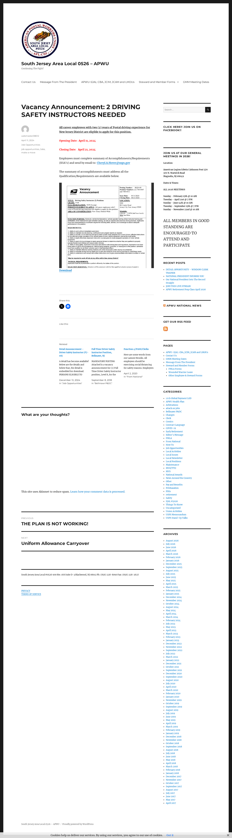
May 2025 (171, 580)
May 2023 (170, 627)
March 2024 (172, 617)
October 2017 (172, 783)
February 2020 (173, 693)
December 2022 (174, 643)
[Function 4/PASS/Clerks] (140, 363)
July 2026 (170, 544)
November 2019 (174, 700)
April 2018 (171, 763)
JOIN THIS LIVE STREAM (178, 286)
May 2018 (170, 760)
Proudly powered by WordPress (78, 824)
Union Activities (174, 511)
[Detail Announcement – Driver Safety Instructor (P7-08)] (75, 366)
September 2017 (174, 786)
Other (169, 481)
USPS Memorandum (176, 514)
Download (65, 270)
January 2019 (172, 733)
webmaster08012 (30, 136)
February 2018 (173, 770)
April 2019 (171, 723)
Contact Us (28, 82)
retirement (171, 494)
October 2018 (172, 743)
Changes (170, 415)
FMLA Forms (175, 369)
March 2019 (172, 726)
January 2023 (172, 640)
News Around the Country (179, 478)
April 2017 (171, 803)
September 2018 (174, 746)
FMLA (169, 438)
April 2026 (171, 550)
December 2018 (173, 736)
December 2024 (174, 597)
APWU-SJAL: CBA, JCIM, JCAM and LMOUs (107, 82)
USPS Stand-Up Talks (177, 518)
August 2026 (172, 540)
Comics (169, 421)
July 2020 (170, 683)
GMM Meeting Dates (196, 82)
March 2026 (172, 554)
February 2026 (173, 557)
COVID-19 (171, 428)
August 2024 (172, 607)
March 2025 (172, 587)
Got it (170, 835)
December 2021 (173, 663)
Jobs (42, 149)
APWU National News (184, 305)
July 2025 (170, 574)
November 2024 (174, 600)
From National (173, 441)
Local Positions (173, 461)
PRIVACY (25, 591)
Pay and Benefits (174, 484)
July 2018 (170, 753)
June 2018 (171, 756)
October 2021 (172, 667)
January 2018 (172, 773)
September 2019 (174, 706)
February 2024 (173, 620)
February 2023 (173, 637)
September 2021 (174, 670)
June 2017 (171, 796)
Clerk (168, 418)
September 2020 (174, 677)
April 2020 (171, 687)
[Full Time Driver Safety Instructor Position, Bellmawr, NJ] (108, 366)
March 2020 (172, 690)
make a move (28, 152)
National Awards (174, 474)
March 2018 (172, 766)
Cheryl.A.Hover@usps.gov (113, 162)
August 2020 (172, 680)
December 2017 (173, 776)
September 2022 (174, 650)
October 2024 (172, 603)
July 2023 (170, 623)
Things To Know (174, 504)
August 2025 (172, 570)
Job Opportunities (30, 144)
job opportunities (30, 149)
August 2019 (172, 710)
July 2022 (170, 653)
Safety (169, 498)
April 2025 (171, 584)
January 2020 (172, 696)
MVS (168, 471)
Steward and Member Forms (157, 82)
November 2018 (173, 740)
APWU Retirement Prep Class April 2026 (186, 289)
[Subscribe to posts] (165, 328)
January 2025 (172, 594)
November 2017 (173, 780)
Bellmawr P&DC (174, 411)
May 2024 (171, 610)
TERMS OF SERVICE (31, 594)
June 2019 (171, 716)
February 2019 (173, 730)
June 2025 (171, 577)
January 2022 (172, 660)
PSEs (168, 491)
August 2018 (172, 750)
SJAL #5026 (172, 501)
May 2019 (170, 720)
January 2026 (172, 560)
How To (170, 445)
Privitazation (172, 488)
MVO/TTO (171, 468)
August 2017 (172, 789)
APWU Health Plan (175, 401)
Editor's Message (174, 435)
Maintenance (172, 464)
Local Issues (172, 454)
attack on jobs (173, 408)
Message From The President (58, 82)
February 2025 (173, 590)
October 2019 (172, 703)
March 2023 (172, 633)
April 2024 (171, 613)
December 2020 (174, 673)
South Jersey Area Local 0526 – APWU (65, 63)
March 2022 (172, 657)
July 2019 (170, 713)
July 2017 (170, 793)
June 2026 (171, 547)
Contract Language (175, 425)
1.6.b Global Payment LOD (178, 398)
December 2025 (174, 564)
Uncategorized (173, 508)
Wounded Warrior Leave (181, 372)
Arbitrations (172, 405)
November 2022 (174, 647)
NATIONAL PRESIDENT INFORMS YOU (185, 276)
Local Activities (173, 451)
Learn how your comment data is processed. (97, 491)
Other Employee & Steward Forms (185, 375)
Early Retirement (174, 431)
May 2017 (170, 799)
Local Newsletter (174, 458)
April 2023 (171, 630)
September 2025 (174, 567)
